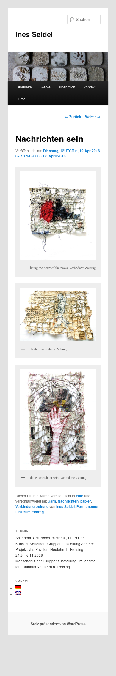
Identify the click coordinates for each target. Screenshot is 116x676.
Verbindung (25, 506)
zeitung (42, 506)
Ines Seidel (34, 34)
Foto (79, 495)
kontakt (89, 86)
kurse (21, 98)
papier (85, 501)
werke (46, 86)
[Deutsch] (18, 587)
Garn (52, 501)
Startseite (24, 86)
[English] (18, 593)
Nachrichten (68, 501)
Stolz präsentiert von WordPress (58, 623)
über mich (67, 86)
